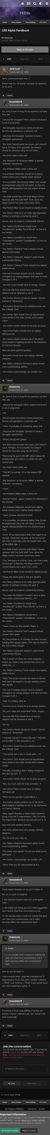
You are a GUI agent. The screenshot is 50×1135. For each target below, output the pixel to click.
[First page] (4, 59)
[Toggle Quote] (6, 948)
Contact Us (32, 1109)
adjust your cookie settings (33, 1120)
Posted (18, 72)
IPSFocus (20, 1109)
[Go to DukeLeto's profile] (5, 388)
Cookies (42, 1109)
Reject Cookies (29, 1130)
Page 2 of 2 (25, 59)
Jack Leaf (14, 68)
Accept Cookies (10, 1130)
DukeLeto (8, 38)
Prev (9, 59)
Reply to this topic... (16, 1068)
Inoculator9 (15, 101)
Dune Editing (21, 40)
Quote (9, 95)
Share (12, 1083)
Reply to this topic (25, 49)
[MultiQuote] (3, 95)
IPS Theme (9, 1109)
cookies (17, 1117)
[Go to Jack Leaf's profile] (5, 70)
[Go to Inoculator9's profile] (5, 103)
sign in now (16, 1052)
